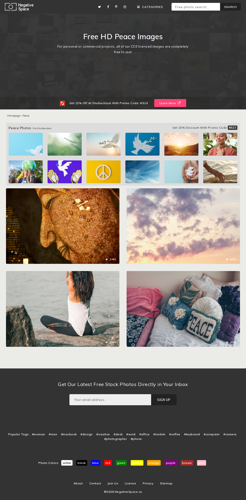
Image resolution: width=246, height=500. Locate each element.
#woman (38, 434)
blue (95, 463)
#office (144, 434)
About (78, 483)
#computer (212, 434)
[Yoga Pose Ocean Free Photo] (62, 273)
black (82, 463)
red (108, 463)
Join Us (113, 483)
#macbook (69, 434)
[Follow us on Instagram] (126, 6)
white (67, 463)
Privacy (148, 483)
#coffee (174, 434)
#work (131, 434)
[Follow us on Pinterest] (117, 6)
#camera (230, 434)
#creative (103, 434)
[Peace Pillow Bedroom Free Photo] (183, 273)
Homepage (13, 115)
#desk (118, 434)
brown (187, 463)
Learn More (168, 103)
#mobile (159, 434)
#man (53, 434)
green (121, 463)
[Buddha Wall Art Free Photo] (62, 191)
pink (201, 463)
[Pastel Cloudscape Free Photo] (183, 191)
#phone (136, 439)
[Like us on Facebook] (109, 6)
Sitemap (166, 483)
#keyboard (192, 434)
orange (153, 463)
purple (171, 463)
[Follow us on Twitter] (101, 6)
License (130, 483)
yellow (137, 463)
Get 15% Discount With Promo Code (204, 127)
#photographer (115, 439)
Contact (95, 483)
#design (86, 434)
